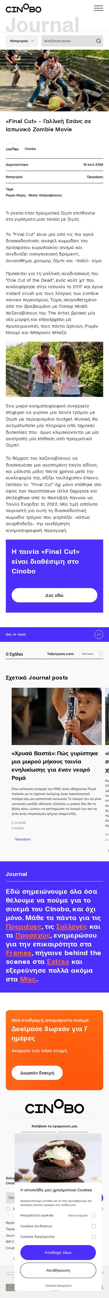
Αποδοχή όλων (58, 1252)
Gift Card (12, 1242)
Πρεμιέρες (95, 177)
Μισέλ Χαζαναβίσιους (45, 195)
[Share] (99, 59)
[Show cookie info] (93, 1215)
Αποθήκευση (58, 1270)
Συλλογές (71, 926)
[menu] (98, 8)
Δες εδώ (54, 595)
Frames (19, 953)
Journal (11, 1235)
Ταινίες (11, 1229)
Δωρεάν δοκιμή (37, 1072)
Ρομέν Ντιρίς (16, 195)
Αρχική (11, 1223)
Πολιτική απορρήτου (58, 1285)
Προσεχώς (32, 935)
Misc (28, 979)
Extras (58, 961)
